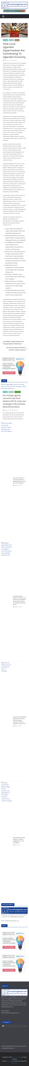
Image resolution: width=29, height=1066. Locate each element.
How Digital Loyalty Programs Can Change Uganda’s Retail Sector (13, 343)
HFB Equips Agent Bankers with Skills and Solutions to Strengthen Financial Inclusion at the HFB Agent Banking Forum (19, 600)
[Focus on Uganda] (14, 990)
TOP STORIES (17, 392)
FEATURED (11, 40)
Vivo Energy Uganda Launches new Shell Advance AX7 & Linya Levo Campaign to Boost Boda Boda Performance (14, 401)
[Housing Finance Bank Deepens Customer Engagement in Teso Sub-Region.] (6, 841)
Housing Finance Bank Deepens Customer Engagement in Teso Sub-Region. (19, 840)
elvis (16, 60)
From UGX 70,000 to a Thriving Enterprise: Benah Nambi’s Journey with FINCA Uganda (19, 480)
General (17, 40)
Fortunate (15, 410)
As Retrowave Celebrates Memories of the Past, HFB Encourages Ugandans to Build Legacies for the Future (19, 720)
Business (5, 40)
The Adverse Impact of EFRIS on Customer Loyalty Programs (16, 349)
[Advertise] (14, 908)
